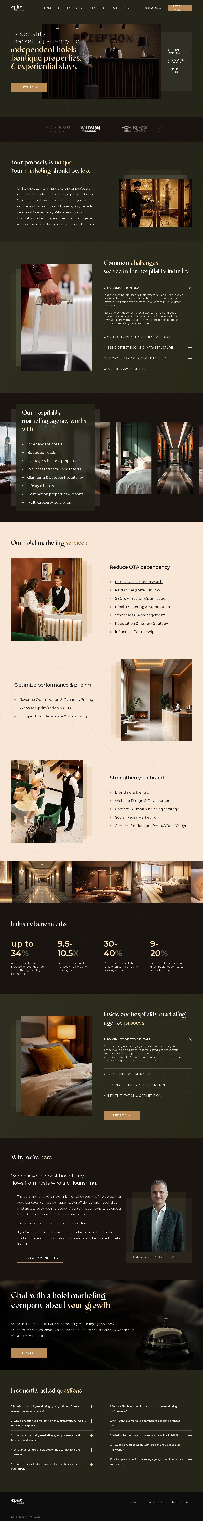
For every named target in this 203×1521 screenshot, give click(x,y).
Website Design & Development (143, 800)
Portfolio (96, 8)
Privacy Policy (153, 1502)
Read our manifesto (40, 1258)
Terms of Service (182, 1502)
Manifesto (51, 8)
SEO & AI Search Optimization (141, 598)
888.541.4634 (153, 8)
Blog (133, 1502)
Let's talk (176, 8)
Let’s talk (121, 1115)
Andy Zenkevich (143, 1257)
